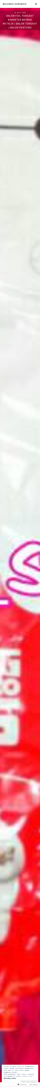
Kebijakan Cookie (10, 1078)
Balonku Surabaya (14, 3)
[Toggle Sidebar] (36, 4)
